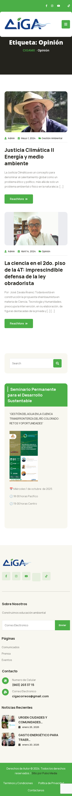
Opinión (46, 251)
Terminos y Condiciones (18, 783)
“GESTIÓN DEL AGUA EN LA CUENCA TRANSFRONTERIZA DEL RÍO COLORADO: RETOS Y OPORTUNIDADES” (34, 418)
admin (11, 138)
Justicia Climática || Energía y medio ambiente (29, 157)
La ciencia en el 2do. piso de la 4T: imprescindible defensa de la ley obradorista (35, 273)
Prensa (6, 653)
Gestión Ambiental (52, 138)
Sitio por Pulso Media (44, 773)
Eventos (7, 660)
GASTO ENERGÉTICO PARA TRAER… (38, 737)
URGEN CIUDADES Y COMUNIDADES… (32, 719)
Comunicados (10, 647)
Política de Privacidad (51, 783)
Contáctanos (36, 790)
